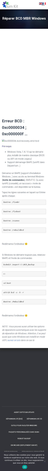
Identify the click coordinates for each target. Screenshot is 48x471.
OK (24, 467)
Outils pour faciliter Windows (24, 425)
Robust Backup (24, 439)
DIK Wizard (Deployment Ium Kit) (24, 445)
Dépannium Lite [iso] (14, 419)
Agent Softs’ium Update (24, 412)
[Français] (44, 3)
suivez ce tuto (13, 340)
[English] (41, 3)
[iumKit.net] (11, 4)
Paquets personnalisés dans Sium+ (24, 432)
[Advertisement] (10, 73)
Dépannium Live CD (34, 419)
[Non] (44, 461)
